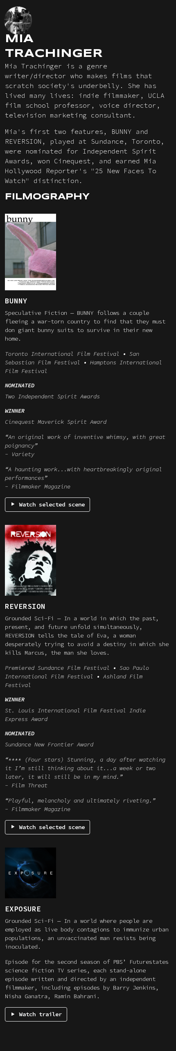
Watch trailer (39, 1014)
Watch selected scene (50, 504)
